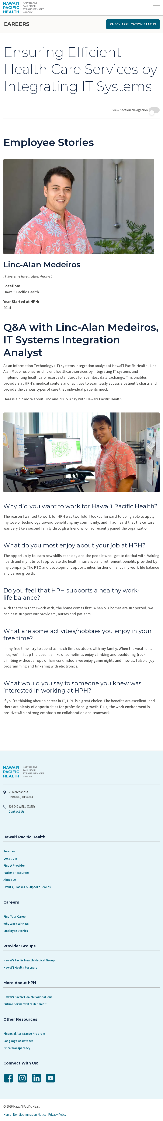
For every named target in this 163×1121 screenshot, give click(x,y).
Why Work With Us (16, 946)
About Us (9, 902)
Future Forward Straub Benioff (24, 1027)
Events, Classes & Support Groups (27, 910)
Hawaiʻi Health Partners (20, 990)
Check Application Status (133, 24)
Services (9, 874)
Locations (10, 881)
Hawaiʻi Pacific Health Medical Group (29, 983)
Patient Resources (16, 895)
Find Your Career (15, 939)
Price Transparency (16, 1071)
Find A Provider (14, 888)
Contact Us (16, 834)
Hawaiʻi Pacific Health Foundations (27, 1020)
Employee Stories (15, 953)
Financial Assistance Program (24, 1056)
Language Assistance (18, 1063)
